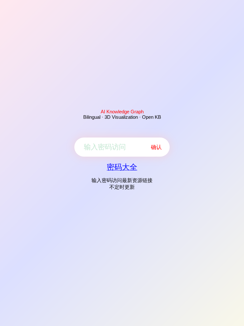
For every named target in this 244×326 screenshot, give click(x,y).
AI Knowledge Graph (122, 111)
